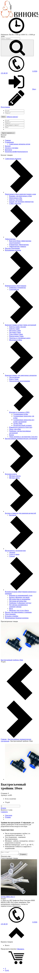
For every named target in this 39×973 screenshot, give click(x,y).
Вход (34, 89)
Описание (8, 815)
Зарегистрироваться (8, 133)
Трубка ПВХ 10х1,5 (8, 897)
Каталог (8, 146)
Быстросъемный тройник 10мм (12, 660)
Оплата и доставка (11, 148)
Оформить (20, 949)
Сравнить (4, 812)
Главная (8, 140)
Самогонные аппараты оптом (19, 144)
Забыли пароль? (12, 117)
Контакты (8, 150)
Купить (3, 808)
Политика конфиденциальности (16, 151)
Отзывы (8, 817)
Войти (3, 117)
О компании (9, 142)
